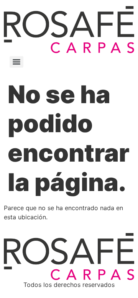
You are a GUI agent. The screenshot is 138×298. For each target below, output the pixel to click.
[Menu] (16, 62)
